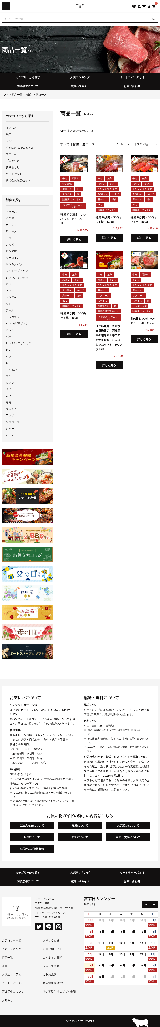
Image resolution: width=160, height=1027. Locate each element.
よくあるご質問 (52, 957)
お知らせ (7, 1000)
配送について (32, 837)
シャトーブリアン (17, 270)
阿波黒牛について (28, 86)
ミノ (8, 389)
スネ (8, 290)
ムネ (8, 395)
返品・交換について (128, 837)
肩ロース (11, 231)
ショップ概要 (51, 966)
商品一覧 (7, 957)
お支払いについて (128, 825)
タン (8, 303)
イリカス (11, 211)
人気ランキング (80, 77)
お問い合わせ (132, 86)
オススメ (11, 127)
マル (8, 375)
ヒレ (8, 349)
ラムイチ (11, 408)
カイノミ (11, 224)
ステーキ (11, 154)
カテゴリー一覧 (11, 940)
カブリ (10, 238)
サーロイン (13, 257)
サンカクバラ (14, 264)
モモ (8, 402)
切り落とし (13, 167)
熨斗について (80, 837)
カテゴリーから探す (28, 77)
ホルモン (11, 369)
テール (10, 310)
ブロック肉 (13, 160)
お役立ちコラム (11, 974)
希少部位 (11, 251)
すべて (65, 144)
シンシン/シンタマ (17, 277)
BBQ (9, 140)
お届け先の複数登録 (32, 848)
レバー (10, 428)
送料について (80, 825)
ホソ (8, 356)
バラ (8, 336)
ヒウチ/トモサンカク (18, 343)
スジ (8, 283)
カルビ (10, 244)
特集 (4, 966)
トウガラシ (13, 316)
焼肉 (8, 134)
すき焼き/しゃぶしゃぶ (20, 147)
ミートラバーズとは (132, 77)
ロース (10, 435)
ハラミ (10, 330)
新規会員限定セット (18, 180)
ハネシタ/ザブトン (17, 323)
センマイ (11, 297)
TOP (5, 94)
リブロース (13, 422)
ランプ (10, 415)
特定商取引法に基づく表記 (59, 991)
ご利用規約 (50, 974)
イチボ (10, 218)
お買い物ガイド (80, 86)
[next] (154, 904)
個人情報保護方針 (54, 983)
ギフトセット (14, 173)
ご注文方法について (32, 825)
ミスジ (10, 382)
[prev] (146, 904)
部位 (76, 144)
